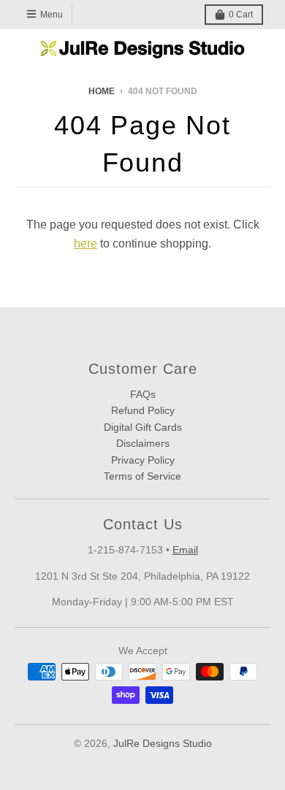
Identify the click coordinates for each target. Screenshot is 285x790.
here (85, 243)
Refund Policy (143, 410)
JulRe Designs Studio (162, 743)
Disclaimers (143, 443)
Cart (241, 14)
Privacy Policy (143, 460)
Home (101, 91)
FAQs (143, 394)
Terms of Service (142, 476)
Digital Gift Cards (143, 427)
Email (185, 550)
